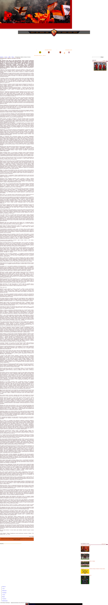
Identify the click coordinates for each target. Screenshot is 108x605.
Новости (33, 32)
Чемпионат (42, 32)
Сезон (37, 32)
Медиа (47, 32)
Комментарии (5, 600)
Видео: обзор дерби (84, 553)
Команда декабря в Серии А (86, 575)
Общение (75, 32)
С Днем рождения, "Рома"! (86, 545)
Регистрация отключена (38, 55)
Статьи (59, 32)
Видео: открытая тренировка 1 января (88, 561)
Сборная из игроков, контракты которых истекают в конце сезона (93, 568)
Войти (44, 55)
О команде (64, 32)
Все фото (104, 60)
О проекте (70, 32)
